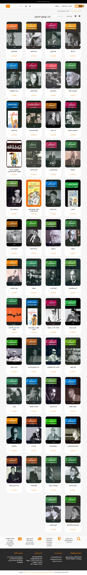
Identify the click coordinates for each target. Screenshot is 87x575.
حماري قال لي (14, 249)
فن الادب (33, 446)
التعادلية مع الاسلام (73, 446)
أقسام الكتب (64, 6)
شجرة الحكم (53, 209)
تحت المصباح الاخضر (33, 367)
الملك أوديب (53, 288)
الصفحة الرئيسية (76, 11)
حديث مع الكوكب (14, 91)
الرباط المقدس (53, 170)
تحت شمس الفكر (14, 485)
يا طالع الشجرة (53, 446)
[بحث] (8, 6)
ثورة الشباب (34, 485)
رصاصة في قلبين (53, 485)
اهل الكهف (73, 367)
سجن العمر (34, 51)
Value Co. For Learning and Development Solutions (38, 572)
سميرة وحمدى (73, 485)
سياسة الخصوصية (56, 559)
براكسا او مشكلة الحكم (73, 525)
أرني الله (73, 51)
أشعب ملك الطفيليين (53, 367)
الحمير (73, 209)
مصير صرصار (72, 327)
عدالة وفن (14, 446)
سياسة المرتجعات (56, 557)
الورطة (73, 249)
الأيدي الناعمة (33, 170)
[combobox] (14, 6)
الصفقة (73, 170)
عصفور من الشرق (73, 130)
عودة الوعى (14, 130)
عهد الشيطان (14, 288)
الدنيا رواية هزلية (73, 288)
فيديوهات (57, 6)
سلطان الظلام (73, 406)
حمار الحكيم (53, 91)
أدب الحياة (53, 130)
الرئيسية (70, 6)
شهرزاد (34, 288)
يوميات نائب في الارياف (53, 327)
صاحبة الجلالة (33, 249)
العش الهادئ (53, 525)
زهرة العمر (14, 51)
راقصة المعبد (33, 91)
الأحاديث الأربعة (34, 406)
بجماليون (53, 249)
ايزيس (14, 406)
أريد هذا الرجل (53, 406)
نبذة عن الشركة (57, 561)
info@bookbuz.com (36, 559)
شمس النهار (14, 367)
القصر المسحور (34, 130)
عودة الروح (53, 51)
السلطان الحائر (14, 209)
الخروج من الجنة (73, 91)
